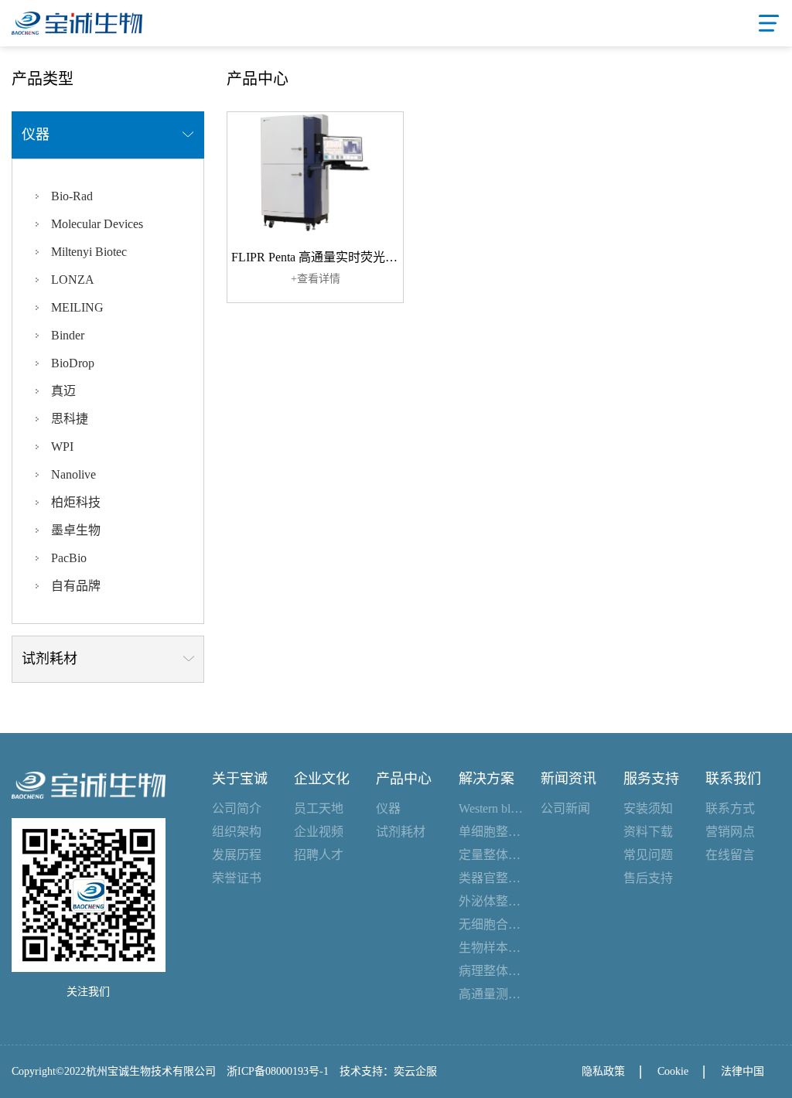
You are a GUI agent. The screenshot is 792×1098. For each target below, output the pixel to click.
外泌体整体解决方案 (492, 901)
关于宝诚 (240, 779)
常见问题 (648, 854)
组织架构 (236, 831)
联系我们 (733, 779)
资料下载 (648, 831)
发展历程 (236, 854)
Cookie (672, 1071)
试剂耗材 (400, 831)
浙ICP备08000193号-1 (278, 1071)
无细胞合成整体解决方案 (492, 924)
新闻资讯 (568, 779)
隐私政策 (603, 1071)
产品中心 (404, 779)
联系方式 (730, 808)
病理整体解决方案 (492, 970)
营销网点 (730, 831)
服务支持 (651, 779)
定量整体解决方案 (492, 854)
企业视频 (318, 831)
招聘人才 (318, 854)
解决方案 (486, 779)
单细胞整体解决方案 (492, 831)
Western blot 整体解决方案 (492, 808)
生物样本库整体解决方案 (492, 947)
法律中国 (742, 1071)
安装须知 (648, 808)
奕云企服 (415, 1071)
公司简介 (236, 808)
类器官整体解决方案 (492, 878)
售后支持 (648, 878)
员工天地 (318, 808)
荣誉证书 (236, 878)
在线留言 (730, 854)
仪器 (388, 808)
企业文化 (322, 779)
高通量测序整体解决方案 (492, 994)
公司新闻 (565, 808)
